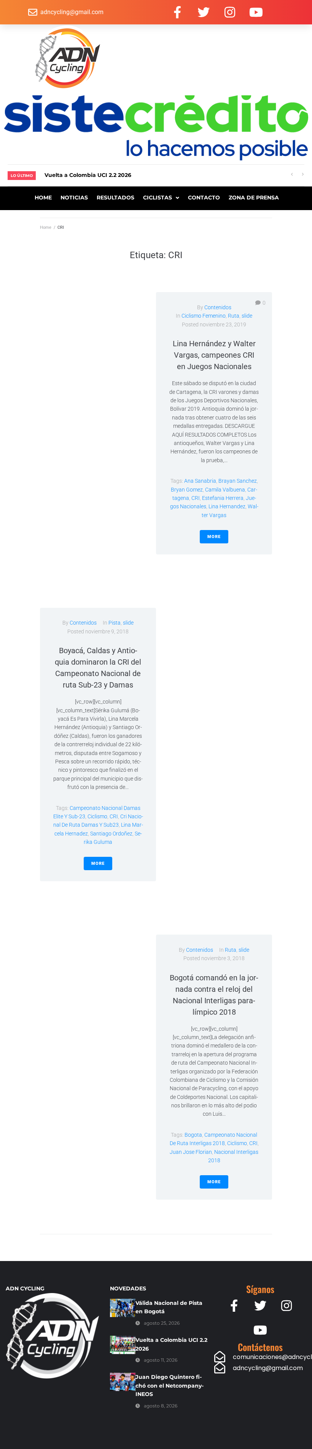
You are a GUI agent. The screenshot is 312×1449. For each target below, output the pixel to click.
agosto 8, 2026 (160, 1406)
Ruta (233, 316)
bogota (193, 1135)
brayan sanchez (237, 481)
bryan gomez (187, 490)
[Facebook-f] (177, 12)
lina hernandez (227, 506)
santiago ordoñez (111, 834)
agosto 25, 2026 (162, 1323)
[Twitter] (203, 12)
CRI (195, 498)
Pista (114, 623)
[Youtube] (256, 12)
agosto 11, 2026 (160, 1360)
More (214, 536)
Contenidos (217, 307)
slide (247, 316)
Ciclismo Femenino (203, 316)
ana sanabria (200, 481)
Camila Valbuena (225, 490)
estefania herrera (223, 498)
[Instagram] (230, 12)
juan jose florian (191, 1152)
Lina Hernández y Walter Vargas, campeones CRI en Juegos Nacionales (214, 355)
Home (45, 227)
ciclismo (97, 816)
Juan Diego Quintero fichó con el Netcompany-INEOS (169, 1385)
